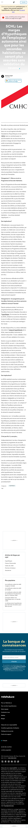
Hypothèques (12, 485)
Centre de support (6, 734)
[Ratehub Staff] (2, 78)
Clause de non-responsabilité (9, 725)
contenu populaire (6, 750)
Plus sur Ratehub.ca (6, 703)
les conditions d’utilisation (20, 666)
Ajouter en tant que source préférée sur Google (14, 80)
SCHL (3, 136)
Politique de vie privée (7, 731)
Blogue (3, 718)
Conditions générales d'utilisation (10, 728)
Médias (3, 715)
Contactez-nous (7, 669)
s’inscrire (14, 661)
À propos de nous (9, 805)
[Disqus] (14, 510)
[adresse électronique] (14, 657)
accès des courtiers (6, 747)
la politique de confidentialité (11, 667)
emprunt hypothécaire (15, 330)
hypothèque (5, 314)
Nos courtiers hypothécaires (8, 706)
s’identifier (24, 2)
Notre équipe (4, 709)
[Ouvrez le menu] (2, 2)
